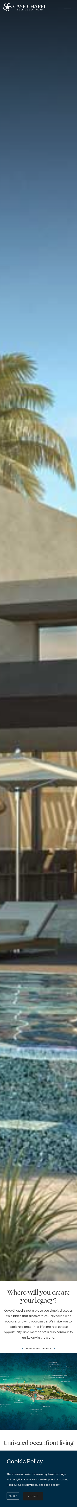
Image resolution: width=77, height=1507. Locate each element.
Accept (33, 1496)
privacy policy (30, 1484)
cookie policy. (52, 1484)
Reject (13, 1496)
